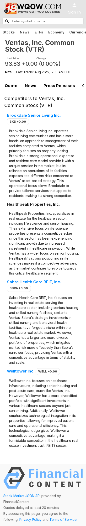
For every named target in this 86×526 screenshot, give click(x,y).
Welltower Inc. (21, 371)
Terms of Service (63, 519)
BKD (18, 121)
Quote (11, 85)
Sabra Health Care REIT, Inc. (34, 281)
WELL (47, 371)
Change (41, 58)
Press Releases (59, 85)
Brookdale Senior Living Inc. (34, 115)
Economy (56, 32)
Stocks (9, 32)
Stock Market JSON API (21, 496)
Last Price (13, 58)
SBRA (19, 288)
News (25, 32)
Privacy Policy (30, 519)
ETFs (39, 32)
